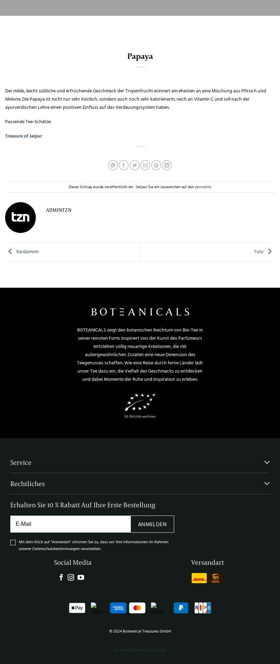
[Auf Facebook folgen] (61, 578)
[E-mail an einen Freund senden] (145, 165)
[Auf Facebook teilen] (124, 165)
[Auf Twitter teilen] (135, 165)
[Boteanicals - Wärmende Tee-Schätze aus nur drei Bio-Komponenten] (134, 27)
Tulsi (259, 251)
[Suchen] (253, 27)
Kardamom (27, 251)
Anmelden (152, 524)
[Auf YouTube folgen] (81, 578)
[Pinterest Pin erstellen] (156, 165)
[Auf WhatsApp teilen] (113, 165)
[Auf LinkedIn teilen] (167, 165)
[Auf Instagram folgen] (71, 578)
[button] (12, 27)
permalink (203, 187)
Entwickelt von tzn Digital (140, 649)
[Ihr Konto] (263, 27)
